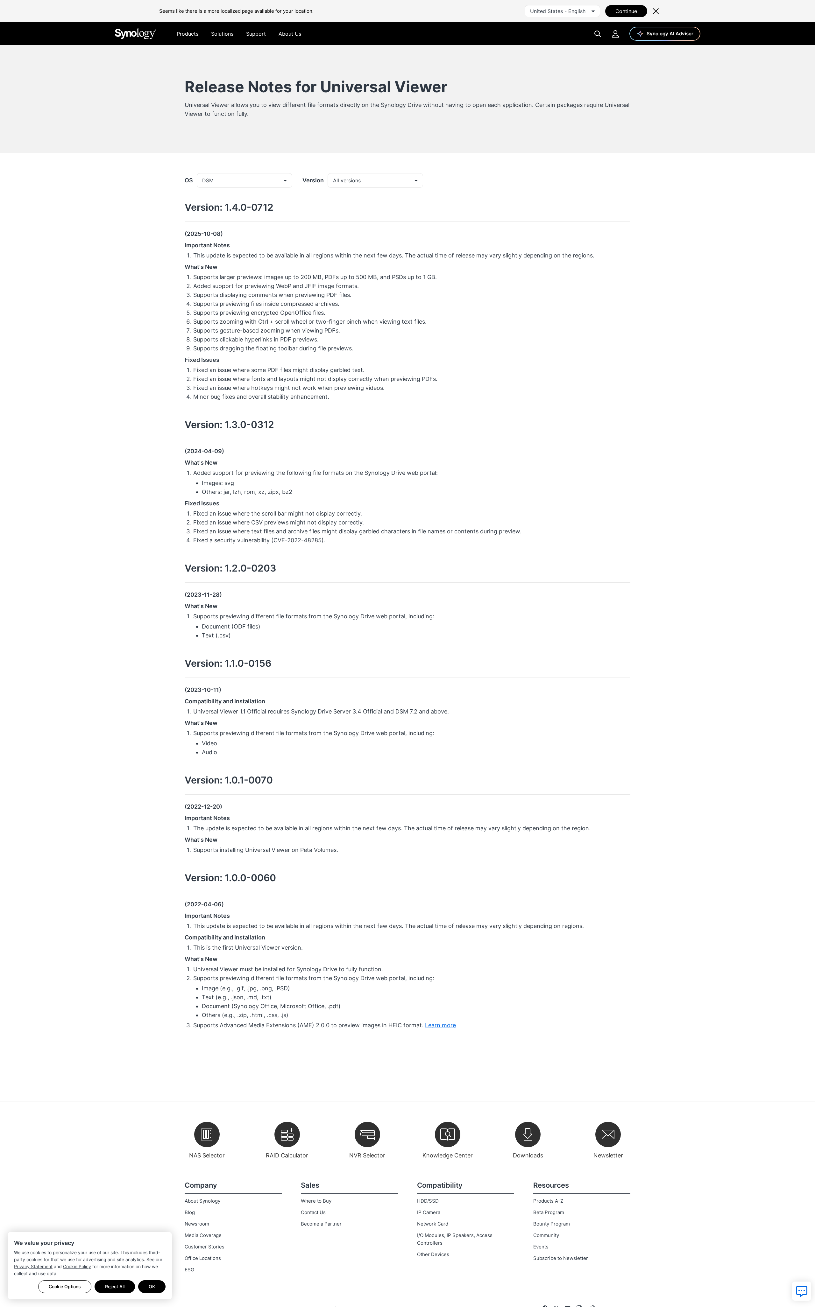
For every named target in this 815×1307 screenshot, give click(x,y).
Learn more (440, 1025)
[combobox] (562, 11)
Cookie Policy (77, 1266)
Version (313, 180)
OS (189, 180)
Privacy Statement (33, 1266)
